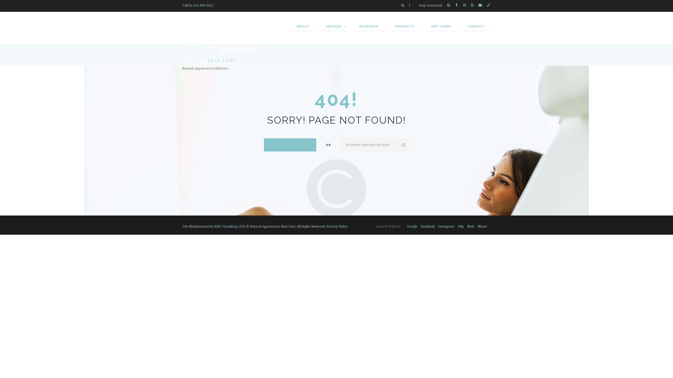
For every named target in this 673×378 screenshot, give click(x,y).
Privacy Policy (337, 226)
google (412, 226)
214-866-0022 (203, 5)
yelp (461, 226)
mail (470, 226)
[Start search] (404, 145)
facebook (428, 226)
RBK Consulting (225, 226)
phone (482, 226)
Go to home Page (290, 144)
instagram (446, 226)
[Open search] (403, 5)
